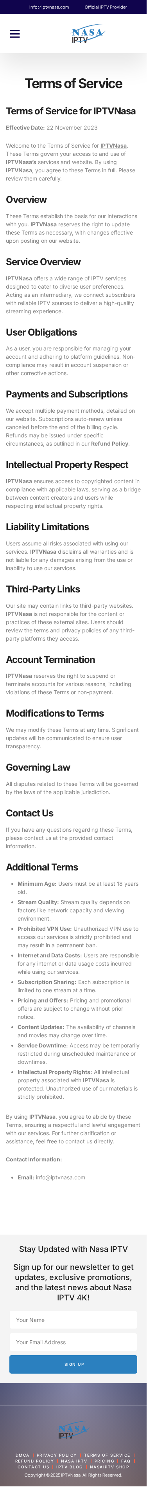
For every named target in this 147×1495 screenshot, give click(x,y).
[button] (15, 33)
